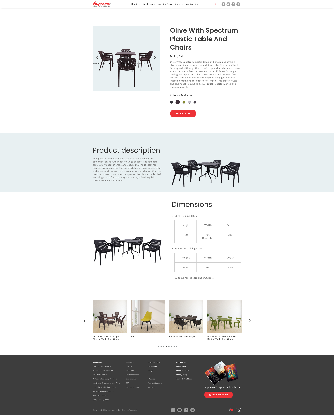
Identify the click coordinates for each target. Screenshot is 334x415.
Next (155, 57)
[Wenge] (195, 102)
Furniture (104, 63)
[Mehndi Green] (185, 102)
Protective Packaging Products (105, 379)
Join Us (151, 387)
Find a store (181, 366)
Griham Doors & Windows (103, 371)
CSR (127, 383)
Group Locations (132, 375)
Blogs (150, 371)
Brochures (152, 366)
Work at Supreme (155, 383)
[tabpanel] (110, 321)
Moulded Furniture (100, 375)
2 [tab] (161, 346)
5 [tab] (169, 346)
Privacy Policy (181, 375)
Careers (179, 4)
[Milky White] (190, 102)
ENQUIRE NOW (183, 113)
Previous (97, 57)
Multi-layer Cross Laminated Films (106, 383)
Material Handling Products (103, 391)
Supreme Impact (132, 387)
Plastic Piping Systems (102, 366)
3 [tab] (163, 346)
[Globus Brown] (179, 102)
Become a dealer (183, 371)
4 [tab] (166, 346)
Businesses (148, 4)
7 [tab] (174, 346)
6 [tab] (171, 346)
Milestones (130, 371)
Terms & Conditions (184, 379)
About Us (135, 4)
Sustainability (131, 379)
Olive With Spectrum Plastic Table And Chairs (128, 63)
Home (95, 63)
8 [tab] (176, 346)
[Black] (172, 102)
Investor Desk (165, 4)
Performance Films (100, 396)
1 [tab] (158, 346)
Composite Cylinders (101, 400)
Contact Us (192, 4)
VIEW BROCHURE (220, 395)
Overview (129, 366)
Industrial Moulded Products (104, 387)
